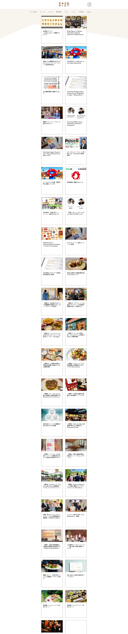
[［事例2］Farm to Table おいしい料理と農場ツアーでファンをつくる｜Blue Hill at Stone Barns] (76, 475)
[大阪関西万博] (52, 173)
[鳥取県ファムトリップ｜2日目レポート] (52, 596)
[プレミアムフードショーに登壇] (76, 143)
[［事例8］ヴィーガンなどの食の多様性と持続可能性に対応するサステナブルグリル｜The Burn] (52, 385)
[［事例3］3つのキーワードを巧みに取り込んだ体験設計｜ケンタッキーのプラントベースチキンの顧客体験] (52, 475)
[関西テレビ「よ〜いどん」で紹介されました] (52, 113)
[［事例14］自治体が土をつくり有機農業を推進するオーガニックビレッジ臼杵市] (52, 294)
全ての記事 (33, 12)
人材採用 (81, 12)
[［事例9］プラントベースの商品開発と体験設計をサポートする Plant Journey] (76, 354)
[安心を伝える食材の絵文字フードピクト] (76, 566)
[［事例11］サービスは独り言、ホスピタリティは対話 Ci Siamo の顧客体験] (76, 324)
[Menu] (89, 4)
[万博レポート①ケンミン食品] (52, 52)
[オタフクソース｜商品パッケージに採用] (76, 234)
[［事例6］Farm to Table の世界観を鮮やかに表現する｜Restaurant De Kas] (76, 415)
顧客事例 (58, 12)
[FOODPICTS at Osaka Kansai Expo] (76, 52)
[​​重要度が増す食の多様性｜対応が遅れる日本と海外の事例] (52, 626)
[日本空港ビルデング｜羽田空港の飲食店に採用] (52, 264)
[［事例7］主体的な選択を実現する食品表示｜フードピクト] (76, 385)
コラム (66, 12)
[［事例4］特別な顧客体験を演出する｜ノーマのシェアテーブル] (76, 445)
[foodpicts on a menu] (76, 82)
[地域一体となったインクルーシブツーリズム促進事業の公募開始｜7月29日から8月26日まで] (52, 505)
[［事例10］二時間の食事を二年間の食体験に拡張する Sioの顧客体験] (52, 354)
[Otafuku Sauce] (52, 143)
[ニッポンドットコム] (52, 22)
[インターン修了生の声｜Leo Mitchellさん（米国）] (76, 505)
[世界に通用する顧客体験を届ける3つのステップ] (76, 264)
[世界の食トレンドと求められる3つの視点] (76, 626)
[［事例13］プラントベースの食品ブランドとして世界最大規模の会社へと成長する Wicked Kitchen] (76, 294)
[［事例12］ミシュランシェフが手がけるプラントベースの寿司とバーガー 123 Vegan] (52, 324)
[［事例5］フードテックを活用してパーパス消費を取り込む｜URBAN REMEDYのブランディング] (52, 445)
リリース (42, 12)
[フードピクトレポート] (52, 566)
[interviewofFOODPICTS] (76, 113)
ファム (73, 12)
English (89, 12)
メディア (50, 12)
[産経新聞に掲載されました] (76, 173)
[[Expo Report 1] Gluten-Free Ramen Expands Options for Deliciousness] (76, 22)
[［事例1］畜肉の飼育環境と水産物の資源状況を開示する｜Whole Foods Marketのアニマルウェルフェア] (52, 536)
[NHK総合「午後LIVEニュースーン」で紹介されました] (52, 203)
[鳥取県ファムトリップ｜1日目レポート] (76, 596)
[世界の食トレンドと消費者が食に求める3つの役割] (52, 415)
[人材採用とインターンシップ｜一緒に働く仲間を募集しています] (76, 536)
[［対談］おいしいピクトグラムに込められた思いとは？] (76, 203)
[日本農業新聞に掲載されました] (52, 82)
